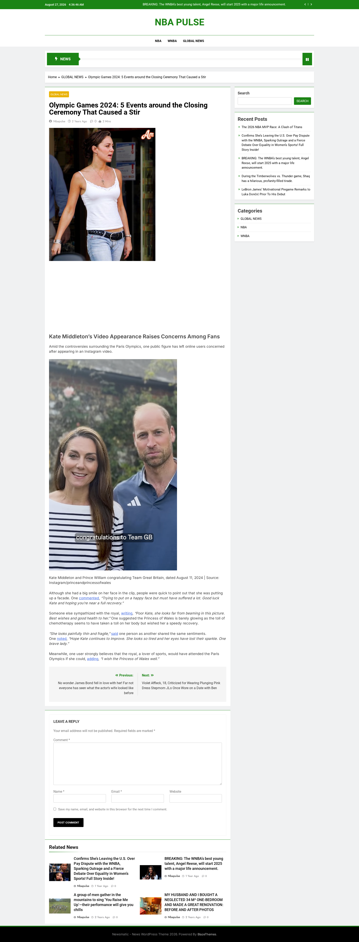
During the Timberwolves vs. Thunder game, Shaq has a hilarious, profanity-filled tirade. (226, 4)
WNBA (172, 41)
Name (58, 792)
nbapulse (59, 121)
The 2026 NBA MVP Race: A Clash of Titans (272, 127)
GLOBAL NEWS (193, 41)
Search (244, 93)
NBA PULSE (179, 22)
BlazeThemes (207, 934)
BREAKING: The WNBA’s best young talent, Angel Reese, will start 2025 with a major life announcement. (194, 864)
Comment (61, 740)
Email (116, 792)
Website (175, 792)
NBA (158, 41)
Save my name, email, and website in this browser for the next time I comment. (112, 809)
